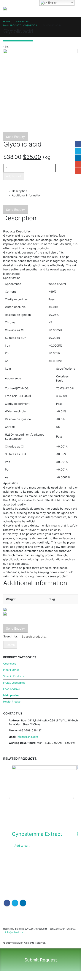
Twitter (78, 151)
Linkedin (23, 903)
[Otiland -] (9, 8)
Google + (78, 164)
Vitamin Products (13, 676)
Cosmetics (9, 663)
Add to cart (13, 176)
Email (78, 171)
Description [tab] (19, 191)
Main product (12, 695)
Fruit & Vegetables (14, 682)
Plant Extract (11, 669)
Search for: (10, 636)
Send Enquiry (15, 136)
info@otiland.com (27, 736)
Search (10, 645)
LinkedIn (78, 158)
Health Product (12, 701)
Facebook (78, 144)
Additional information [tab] (26, 195)
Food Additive (11, 689)
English (52, 2)
